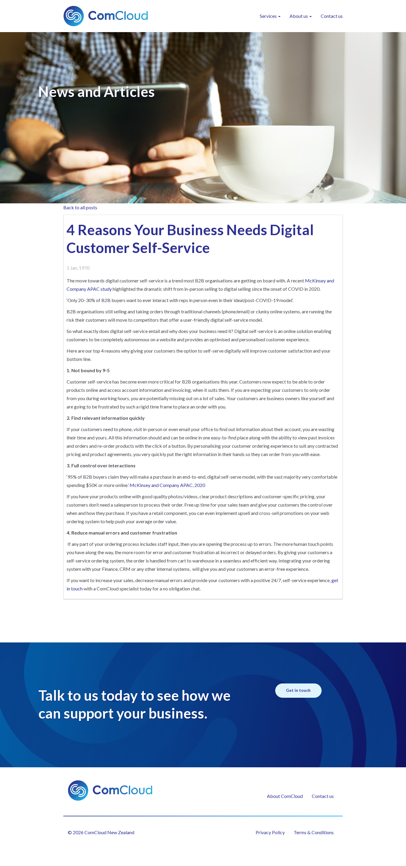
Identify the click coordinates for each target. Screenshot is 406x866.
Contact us (332, 16)
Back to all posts (80, 207)
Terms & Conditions (314, 832)
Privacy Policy (270, 832)
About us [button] (299, 16)
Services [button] (269, 16)
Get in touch (298, 690)
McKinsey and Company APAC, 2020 (167, 485)
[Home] (107, 16)
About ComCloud (285, 796)
